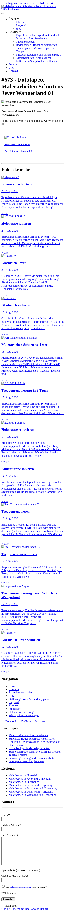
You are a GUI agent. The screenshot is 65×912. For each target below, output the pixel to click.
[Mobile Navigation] (2, 13)
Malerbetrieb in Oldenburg (24, 781)
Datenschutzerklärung (21, 712)
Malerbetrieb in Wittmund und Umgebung (33, 794)
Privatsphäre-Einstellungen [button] (24, 715)
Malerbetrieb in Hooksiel (23, 775)
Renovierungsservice (20, 692)
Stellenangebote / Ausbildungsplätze (29, 699)
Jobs (18, 28)
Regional (21, 25)
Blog (11, 67)
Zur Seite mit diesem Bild (18, 151)
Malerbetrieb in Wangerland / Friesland (31, 791)
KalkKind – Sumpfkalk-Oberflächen (37, 61)
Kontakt (13, 70)
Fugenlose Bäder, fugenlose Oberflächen (39, 35)
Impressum (15, 708)
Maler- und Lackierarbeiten (31, 38)
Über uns (21, 22)
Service (13, 64)
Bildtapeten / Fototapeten (17, 144)
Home (12, 686)
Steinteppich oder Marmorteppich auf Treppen (35, 751)
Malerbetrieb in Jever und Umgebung (30, 778)
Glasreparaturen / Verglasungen (34, 57)
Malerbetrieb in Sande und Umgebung (30, 785)
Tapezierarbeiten (25, 41)
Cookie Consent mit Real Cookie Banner (24, 908)
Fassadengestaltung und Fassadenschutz (38, 54)
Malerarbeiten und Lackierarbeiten (28, 735)
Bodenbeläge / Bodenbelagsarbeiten (36, 44)
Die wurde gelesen (26, 886)
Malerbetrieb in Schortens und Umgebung (33, 788)
